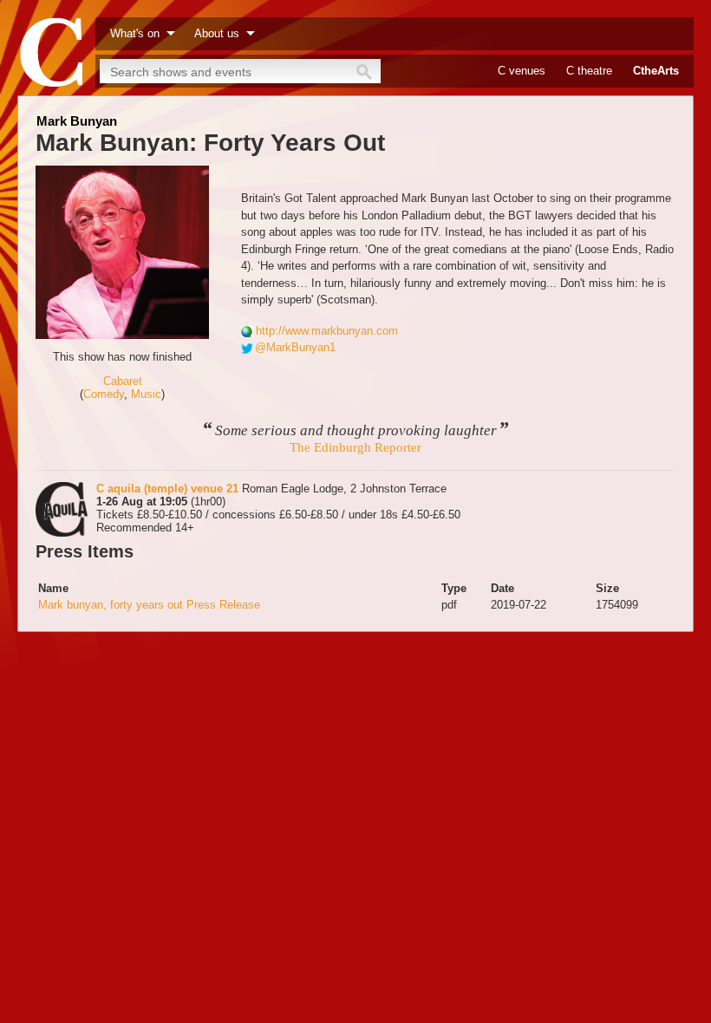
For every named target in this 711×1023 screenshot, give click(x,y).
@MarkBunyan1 (295, 347)
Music (146, 394)
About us (216, 33)
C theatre (589, 70)
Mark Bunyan (76, 121)
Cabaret (122, 381)
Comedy (103, 394)
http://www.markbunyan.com (327, 330)
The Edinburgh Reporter (355, 447)
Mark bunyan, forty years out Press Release (149, 604)
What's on (135, 33)
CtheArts (656, 70)
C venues (521, 70)
